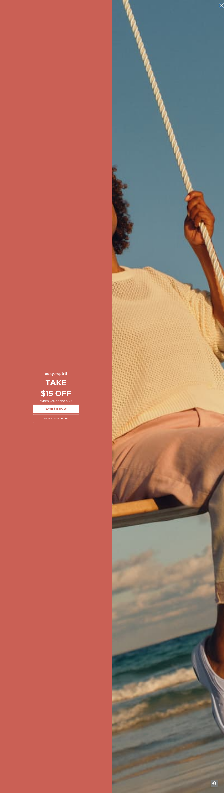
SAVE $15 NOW (56, 408)
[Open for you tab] (214, 783)
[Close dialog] (221, 5)
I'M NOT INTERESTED (56, 418)
